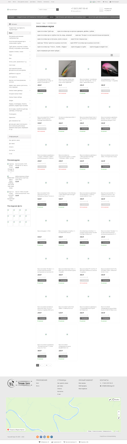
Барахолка (12, 117)
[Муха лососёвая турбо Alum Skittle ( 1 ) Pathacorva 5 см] (67, 296)
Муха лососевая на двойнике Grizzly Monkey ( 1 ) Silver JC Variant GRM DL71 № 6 (88, 194)
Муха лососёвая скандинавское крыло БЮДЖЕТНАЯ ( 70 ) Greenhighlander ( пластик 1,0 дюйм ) (67, 346)
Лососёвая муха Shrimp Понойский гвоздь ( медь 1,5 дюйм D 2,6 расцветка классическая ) (45, 80)
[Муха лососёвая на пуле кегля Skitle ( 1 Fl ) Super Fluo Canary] (109, 144)
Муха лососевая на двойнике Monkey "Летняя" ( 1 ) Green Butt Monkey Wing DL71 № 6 (109, 118)
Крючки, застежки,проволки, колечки (17, 81)
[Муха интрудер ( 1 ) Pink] (46, 220)
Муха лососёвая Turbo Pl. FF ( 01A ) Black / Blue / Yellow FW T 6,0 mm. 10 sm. (109, 270)
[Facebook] (41, 437)
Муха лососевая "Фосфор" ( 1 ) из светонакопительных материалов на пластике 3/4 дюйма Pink (45, 270)
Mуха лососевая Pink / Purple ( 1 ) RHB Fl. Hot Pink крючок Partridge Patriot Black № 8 (46, 118)
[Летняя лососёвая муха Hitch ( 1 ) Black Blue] (67, 106)
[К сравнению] (51, 91)
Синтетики (12, 65)
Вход (106, 2)
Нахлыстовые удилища (15, 90)
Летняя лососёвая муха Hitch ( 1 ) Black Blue (67, 117)
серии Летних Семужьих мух (79, 39)
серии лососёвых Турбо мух (45, 31)
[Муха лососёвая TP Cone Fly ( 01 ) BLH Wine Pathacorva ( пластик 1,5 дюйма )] (88, 258)
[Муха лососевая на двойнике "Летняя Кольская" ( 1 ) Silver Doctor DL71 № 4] (46, 334)
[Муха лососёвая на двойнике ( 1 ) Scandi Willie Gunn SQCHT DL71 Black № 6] (88, 296)
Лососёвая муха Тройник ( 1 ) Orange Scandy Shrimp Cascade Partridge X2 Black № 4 (88, 232)
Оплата (39, 2)
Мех (10, 58)
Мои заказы (82, 383)
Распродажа (12, 114)
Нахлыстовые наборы (15, 97)
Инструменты (13, 77)
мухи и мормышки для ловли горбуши (48, 50)
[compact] (117, 55)
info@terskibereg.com (108, 386)
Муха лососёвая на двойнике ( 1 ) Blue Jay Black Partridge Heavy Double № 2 (88, 156)
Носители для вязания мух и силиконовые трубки (107, 17)
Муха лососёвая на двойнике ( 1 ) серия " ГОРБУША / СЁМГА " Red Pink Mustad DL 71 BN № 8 (45, 156)
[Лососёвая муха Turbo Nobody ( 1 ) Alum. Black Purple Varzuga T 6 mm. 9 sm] (67, 182)
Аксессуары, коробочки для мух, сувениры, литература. (18, 109)
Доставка (32, 2)
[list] (114, 55)
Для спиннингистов (14, 121)
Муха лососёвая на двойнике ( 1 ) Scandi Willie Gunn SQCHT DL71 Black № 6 (88, 308)
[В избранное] (54, 91)
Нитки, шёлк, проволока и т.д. (18, 62)
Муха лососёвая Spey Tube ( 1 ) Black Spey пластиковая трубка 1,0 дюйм (67, 270)
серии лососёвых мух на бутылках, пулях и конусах (52, 39)
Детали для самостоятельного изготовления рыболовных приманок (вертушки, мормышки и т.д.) (18, 126)
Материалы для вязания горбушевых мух (71, 17)
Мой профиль (83, 386)
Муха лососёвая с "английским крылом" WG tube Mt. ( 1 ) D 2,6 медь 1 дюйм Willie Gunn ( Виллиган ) (88, 80)
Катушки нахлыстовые (15, 94)
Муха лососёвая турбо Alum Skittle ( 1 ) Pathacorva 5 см (66, 307)
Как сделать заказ (23, 2)
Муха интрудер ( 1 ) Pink (43, 231)
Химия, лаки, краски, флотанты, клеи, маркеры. (18, 86)
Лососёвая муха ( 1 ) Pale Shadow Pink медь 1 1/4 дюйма (109, 79)
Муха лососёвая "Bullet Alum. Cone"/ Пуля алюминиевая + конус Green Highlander (66, 80)
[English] (91, 2)
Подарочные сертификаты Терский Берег (32, 17)
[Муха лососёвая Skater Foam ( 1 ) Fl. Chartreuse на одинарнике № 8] (88, 106)
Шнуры (11, 100)
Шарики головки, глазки (16, 51)
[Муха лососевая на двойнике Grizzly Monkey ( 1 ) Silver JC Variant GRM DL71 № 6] (88, 182)
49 (46, 365)
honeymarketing (112, 436)
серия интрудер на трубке (78, 47)
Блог (9, 2)
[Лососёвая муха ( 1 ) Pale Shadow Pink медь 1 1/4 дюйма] (109, 68)
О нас (52, 2)
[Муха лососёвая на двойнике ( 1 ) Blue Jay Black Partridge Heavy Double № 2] (88, 144)
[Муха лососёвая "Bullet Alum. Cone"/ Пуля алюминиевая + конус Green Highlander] (67, 68)
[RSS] (37, 437)
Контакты (46, 2)
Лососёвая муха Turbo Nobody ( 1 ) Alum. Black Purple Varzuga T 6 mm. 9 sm (67, 194)
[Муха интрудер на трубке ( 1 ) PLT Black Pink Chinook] (67, 220)
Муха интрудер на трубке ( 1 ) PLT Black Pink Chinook (67, 231)
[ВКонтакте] (44, 437)
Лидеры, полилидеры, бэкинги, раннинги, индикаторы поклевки (18, 104)
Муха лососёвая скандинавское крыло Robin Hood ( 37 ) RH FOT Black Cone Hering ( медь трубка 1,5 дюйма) (109, 308)
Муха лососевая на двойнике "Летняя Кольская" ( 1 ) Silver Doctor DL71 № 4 (45, 346)
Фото (14, 2)
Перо (10, 55)
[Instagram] (51, 437)
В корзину (42, 90)
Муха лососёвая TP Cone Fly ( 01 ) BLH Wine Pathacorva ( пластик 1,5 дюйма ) (88, 270)
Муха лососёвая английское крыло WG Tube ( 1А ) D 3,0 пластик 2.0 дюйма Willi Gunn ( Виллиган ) (45, 308)
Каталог (12, 17)
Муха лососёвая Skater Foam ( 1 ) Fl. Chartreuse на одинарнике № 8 (88, 118)
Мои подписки (83, 388)
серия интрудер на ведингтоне (99, 47)
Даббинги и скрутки (15, 73)
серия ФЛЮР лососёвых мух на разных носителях (84, 43)
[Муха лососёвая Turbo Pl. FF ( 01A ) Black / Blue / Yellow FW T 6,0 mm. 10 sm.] (109, 258)
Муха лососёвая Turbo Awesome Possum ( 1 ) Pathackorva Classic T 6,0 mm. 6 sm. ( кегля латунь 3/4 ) (45, 194)
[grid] (112, 55)
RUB (99, 2)
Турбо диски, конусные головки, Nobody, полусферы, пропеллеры (19, 47)
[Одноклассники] (48, 437)
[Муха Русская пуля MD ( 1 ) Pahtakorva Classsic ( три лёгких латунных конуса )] (109, 182)
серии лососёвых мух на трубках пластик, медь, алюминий (54, 35)
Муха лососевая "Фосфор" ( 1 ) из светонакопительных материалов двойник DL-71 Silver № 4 (109, 232)
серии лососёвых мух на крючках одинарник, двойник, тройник (75, 31)
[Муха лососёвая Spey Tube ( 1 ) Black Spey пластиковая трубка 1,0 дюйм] (67, 258)
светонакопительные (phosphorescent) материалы (17, 69)
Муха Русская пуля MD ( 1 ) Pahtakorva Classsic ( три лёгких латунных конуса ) (108, 194)
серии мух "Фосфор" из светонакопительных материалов (92, 35)
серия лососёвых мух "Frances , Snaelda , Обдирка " (52, 47)
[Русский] (94, 2)
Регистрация (115, 2)
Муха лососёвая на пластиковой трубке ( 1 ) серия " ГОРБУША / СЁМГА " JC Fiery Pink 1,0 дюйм (67, 156)
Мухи (51, 17)
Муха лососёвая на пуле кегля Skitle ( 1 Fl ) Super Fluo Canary (109, 155)
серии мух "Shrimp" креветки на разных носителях (52, 43)
